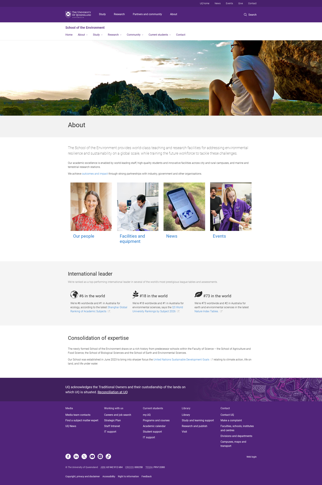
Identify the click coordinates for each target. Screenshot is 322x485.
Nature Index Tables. (207, 311)
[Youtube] (92, 456)
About (173, 14)
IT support (110, 431)
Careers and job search (117, 414)
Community (134, 34)
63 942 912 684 (114, 467)
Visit (184, 431)
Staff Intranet (112, 426)
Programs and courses (156, 420)
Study (102, 14)
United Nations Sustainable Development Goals (181, 359)
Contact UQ (227, 414)
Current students (158, 34)
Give (240, 3)
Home (68, 34)
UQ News (70, 426)
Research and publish (194, 426)
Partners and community (147, 14)
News (218, 3)
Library (186, 414)
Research (119, 14)
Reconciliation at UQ (113, 392)
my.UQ (147, 414)
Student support (152, 431)
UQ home (204, 3)
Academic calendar (154, 426)
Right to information (128, 476)
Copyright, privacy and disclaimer (82, 476)
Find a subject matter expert (81, 420)
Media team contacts (77, 414)
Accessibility (108, 476)
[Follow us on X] (84, 456)
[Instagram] (100, 456)
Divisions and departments (236, 436)
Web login (252, 456)
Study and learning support (198, 420)
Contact (252, 3)
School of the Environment (85, 28)
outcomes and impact (95, 173)
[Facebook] (68, 456)
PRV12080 (159, 467)
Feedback (147, 476)
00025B (139, 467)
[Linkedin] (76, 456)
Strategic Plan (112, 420)
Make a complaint (231, 420)
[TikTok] (108, 456)
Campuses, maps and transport (233, 444)
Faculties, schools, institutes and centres (237, 428)
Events (229, 3)
